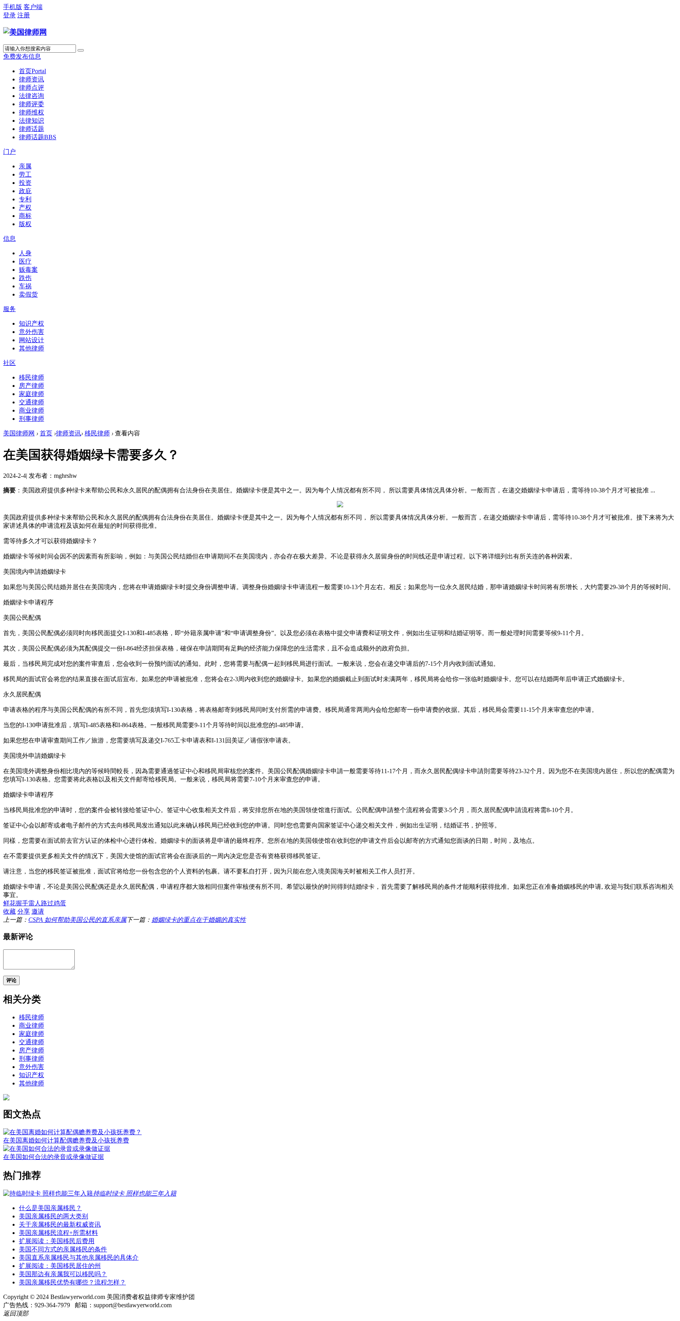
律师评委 (31, 104)
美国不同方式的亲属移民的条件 (63, 1249)
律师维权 (31, 112)
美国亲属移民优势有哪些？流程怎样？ (72, 1282)
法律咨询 (31, 95)
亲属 (25, 166)
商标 (25, 215)
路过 (47, 903)
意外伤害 (31, 331)
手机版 (12, 7)
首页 (32, 71)
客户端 (33, 7)
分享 (23, 911)
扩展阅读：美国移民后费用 (56, 1241)
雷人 (34, 903)
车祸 (25, 286)
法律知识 (31, 120)
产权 (25, 207)
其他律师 (31, 348)
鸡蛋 (60, 903)
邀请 (37, 911)
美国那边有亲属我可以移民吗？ (63, 1274)
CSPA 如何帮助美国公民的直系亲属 (77, 919)
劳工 (25, 174)
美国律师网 (19, 433)
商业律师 (31, 410)
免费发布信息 (22, 56)
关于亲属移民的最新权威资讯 (60, 1224)
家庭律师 (31, 394)
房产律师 (31, 385)
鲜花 (9, 903)
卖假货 (28, 294)
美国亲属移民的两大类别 (53, 1216)
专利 (25, 199)
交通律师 (31, 402)
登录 (9, 15)
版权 (25, 224)
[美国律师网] (25, 32)
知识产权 (31, 323)
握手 (22, 903)
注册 (23, 15)
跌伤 (25, 278)
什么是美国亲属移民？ (50, 1208)
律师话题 (31, 128)
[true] (81, 50)
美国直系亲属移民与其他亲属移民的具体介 (79, 1257)
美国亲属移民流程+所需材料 (58, 1232)
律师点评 (31, 87)
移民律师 (31, 377)
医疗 (25, 261)
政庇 (25, 191)
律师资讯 (31, 79)
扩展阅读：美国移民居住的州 (60, 1265)
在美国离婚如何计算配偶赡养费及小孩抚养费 (66, 1140)
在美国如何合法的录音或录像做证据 (53, 1156)
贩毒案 (28, 269)
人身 (25, 253)
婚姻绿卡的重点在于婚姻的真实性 (199, 919)
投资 (25, 182)
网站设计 (31, 340)
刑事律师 (31, 418)
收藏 (9, 911)
